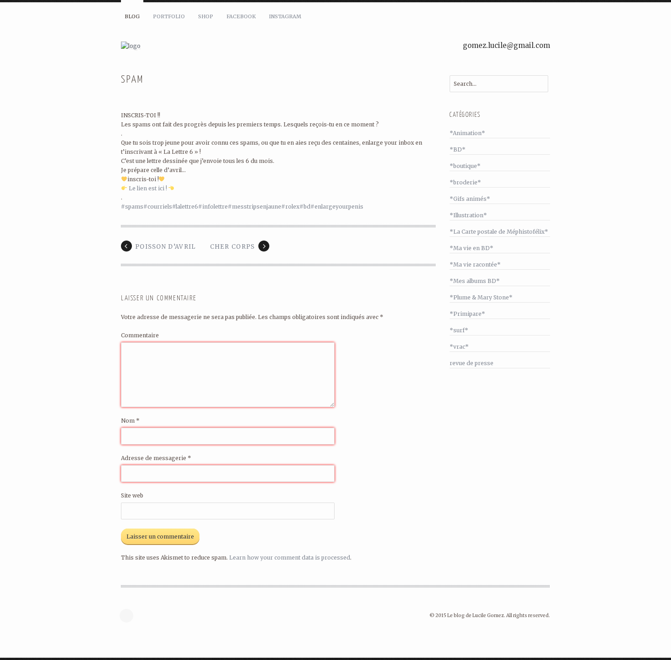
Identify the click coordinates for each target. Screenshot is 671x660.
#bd (304, 206)
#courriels (157, 206)
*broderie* (465, 182)
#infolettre (213, 206)
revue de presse (471, 363)
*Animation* (467, 133)
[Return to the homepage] (230, 46)
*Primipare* (467, 313)
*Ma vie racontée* (475, 264)
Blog (132, 16)
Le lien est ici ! (148, 188)
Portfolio (169, 16)
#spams (132, 206)
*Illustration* (468, 215)
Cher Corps (232, 247)
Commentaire (140, 335)
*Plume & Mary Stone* (481, 297)
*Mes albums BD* (475, 281)
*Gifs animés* (470, 198)
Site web (132, 495)
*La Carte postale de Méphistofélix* (499, 231)
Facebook (241, 16)
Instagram (285, 16)
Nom (130, 420)
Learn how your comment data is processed (289, 557)
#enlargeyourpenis (336, 206)
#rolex (290, 206)
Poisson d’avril (165, 247)
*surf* (459, 330)
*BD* (458, 149)
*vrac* (459, 346)
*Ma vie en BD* (471, 248)
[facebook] (128, 615)
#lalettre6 (185, 206)
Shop (205, 16)
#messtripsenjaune (254, 206)
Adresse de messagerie (156, 458)
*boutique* (465, 165)
